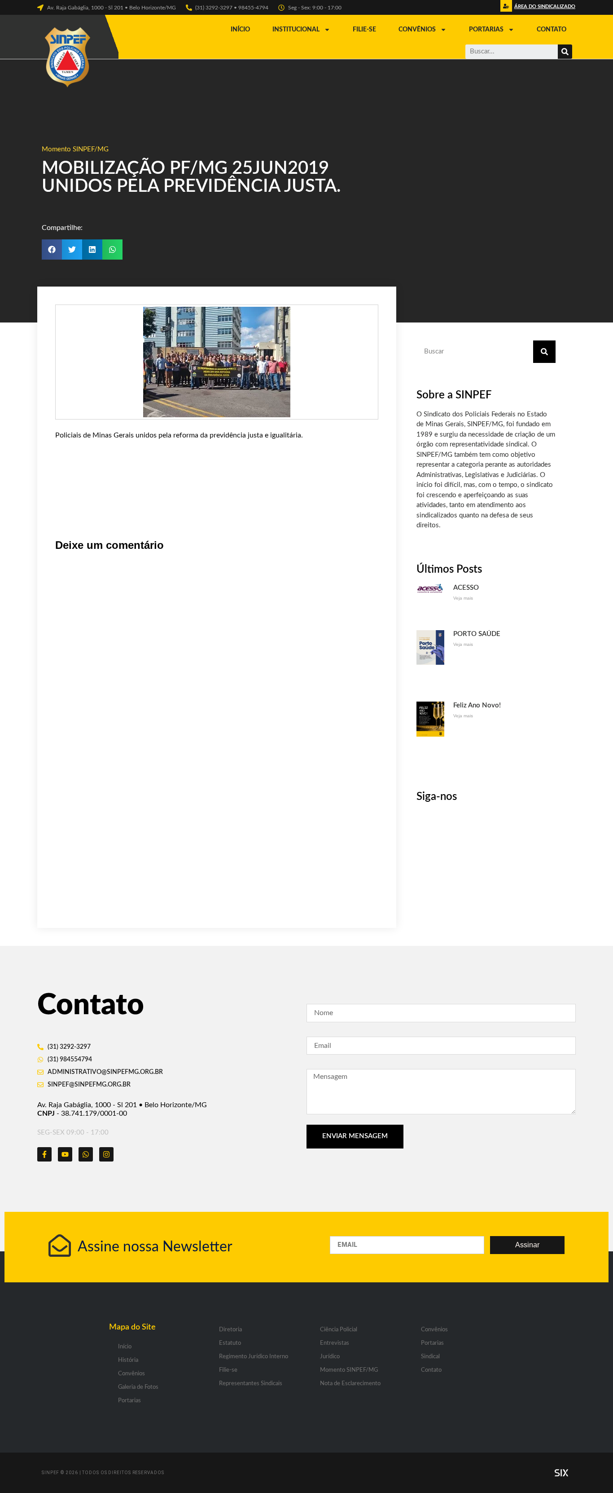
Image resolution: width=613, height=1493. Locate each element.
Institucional (296, 30)
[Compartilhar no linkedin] (92, 249)
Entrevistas (334, 1343)
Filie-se (364, 30)
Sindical (430, 1357)
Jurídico (330, 1357)
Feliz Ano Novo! (477, 705)
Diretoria (230, 1330)
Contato (551, 30)
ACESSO (466, 587)
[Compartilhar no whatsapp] (112, 249)
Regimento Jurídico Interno (253, 1357)
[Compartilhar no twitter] (72, 249)
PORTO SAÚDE (476, 634)
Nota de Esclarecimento (350, 1384)
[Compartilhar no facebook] (52, 249)
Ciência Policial (338, 1330)
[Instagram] (106, 1154)
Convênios (417, 30)
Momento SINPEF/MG (75, 149)
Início (240, 30)
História (128, 1360)
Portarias (486, 30)
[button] (543, 8)
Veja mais (463, 598)
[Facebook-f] (44, 1154)
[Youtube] (65, 1154)
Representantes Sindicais (250, 1384)
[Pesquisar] (565, 51)
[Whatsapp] (86, 1154)
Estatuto (230, 1343)
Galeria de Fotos (138, 1387)
